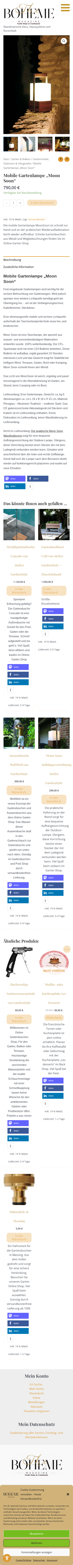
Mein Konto (36, 1389)
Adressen (37, 1407)
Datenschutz (39, 1560)
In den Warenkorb (42, 203)
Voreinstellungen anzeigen (36, 1552)
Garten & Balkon (21, 159)
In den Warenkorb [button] (19, 590)
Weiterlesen (54, 1017)
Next (68, 144)
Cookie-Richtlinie (23, 1560)
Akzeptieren (36, 1533)
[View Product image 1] (10, 144)
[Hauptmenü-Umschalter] (67, 18)
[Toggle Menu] (65, 8)
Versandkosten (36, 219)
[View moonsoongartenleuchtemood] (62, 144)
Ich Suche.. (36, 1384)
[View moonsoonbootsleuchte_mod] (45, 144)
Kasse (36, 1398)
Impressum (52, 1560)
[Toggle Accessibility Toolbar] (7, 1558)
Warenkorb (36, 1393)
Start (6, 159)
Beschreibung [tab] (12, 260)
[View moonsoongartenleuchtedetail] (28, 144)
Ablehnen (36, 1543)
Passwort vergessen (36, 1411)
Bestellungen (36, 1402)
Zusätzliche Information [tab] (18, 267)
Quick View (19, 537)
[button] (68, 1494)
